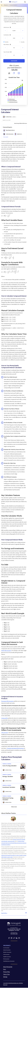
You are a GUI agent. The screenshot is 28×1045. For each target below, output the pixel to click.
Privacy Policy (6, 971)
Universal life (4, 718)
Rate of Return (6, 44)
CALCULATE (14, 61)
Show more (14, 806)
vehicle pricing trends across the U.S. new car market (12, 855)
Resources (6, 5)
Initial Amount (6, 27)
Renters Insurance (7, 952)
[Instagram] (11, 938)
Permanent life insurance (7, 701)
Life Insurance (6, 954)
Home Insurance (6, 950)
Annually (22, 42)
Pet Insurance (6, 959)
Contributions (6, 34)
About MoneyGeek (7, 966)
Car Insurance (6, 947)
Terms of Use (6, 974)
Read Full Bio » (4, 913)
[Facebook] (9, 938)
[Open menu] (1, 2)
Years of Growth (7, 51)
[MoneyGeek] (13, 2)
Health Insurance (7, 956)
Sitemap (5, 976)
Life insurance (4, 732)
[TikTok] (14, 938)
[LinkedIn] (16, 938)
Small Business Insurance (8, 961)
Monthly (6, 42)
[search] (25, 2)
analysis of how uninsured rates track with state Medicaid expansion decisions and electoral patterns (13, 843)
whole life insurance (6, 650)
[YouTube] (19, 938)
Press (4, 969)
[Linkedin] (26, 913)
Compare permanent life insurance (15, 748)
